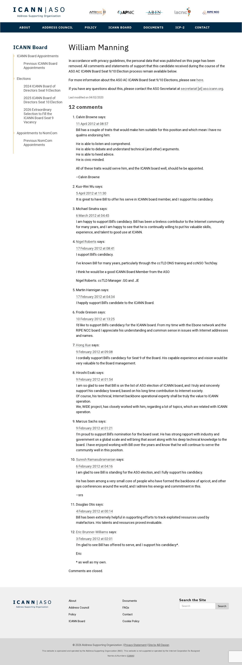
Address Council (57, 27)
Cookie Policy (131, 621)
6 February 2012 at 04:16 (94, 466)
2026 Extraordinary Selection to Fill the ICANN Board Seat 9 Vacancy (39, 116)
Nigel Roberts (86, 242)
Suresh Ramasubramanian (96, 459)
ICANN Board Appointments (38, 56)
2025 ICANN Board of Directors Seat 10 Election (43, 100)
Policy (91, 27)
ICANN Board (120, 27)
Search (222, 606)
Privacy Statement (135, 644)
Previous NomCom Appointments (38, 143)
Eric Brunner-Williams (92, 532)
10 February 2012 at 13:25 (95, 319)
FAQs (126, 607)
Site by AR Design (158, 644)
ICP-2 (180, 27)
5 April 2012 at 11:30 (91, 193)
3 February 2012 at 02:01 (94, 539)
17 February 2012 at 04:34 (95, 297)
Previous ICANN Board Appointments (40, 66)
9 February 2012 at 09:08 (94, 352)
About (24, 27)
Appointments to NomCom (37, 133)
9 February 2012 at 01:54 (94, 379)
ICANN (130, 656)
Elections (24, 79)
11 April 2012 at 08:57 (92, 124)
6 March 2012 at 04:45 (92, 216)
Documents (153, 27)
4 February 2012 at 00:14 (94, 511)
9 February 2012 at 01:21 (94, 428)
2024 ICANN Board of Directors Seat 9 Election (42, 88)
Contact (202, 27)
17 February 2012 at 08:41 (95, 248)
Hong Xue (83, 345)
